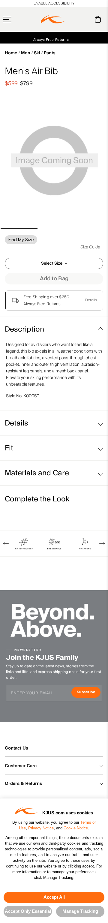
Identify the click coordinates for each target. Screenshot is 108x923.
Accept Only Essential (28, 911)
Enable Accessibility (54, 3)
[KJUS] (53, 19)
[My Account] (85, 19)
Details (91, 300)
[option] (54, 161)
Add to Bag (54, 278)
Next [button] (102, 543)
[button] (19, 19)
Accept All (54, 897)
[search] (73, 19)
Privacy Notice (41, 828)
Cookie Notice (76, 828)
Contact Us (16, 747)
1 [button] (19, 228)
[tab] (99, 19)
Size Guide (90, 247)
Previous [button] (6, 543)
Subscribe (88, 692)
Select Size (51, 263)
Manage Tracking (80, 911)
